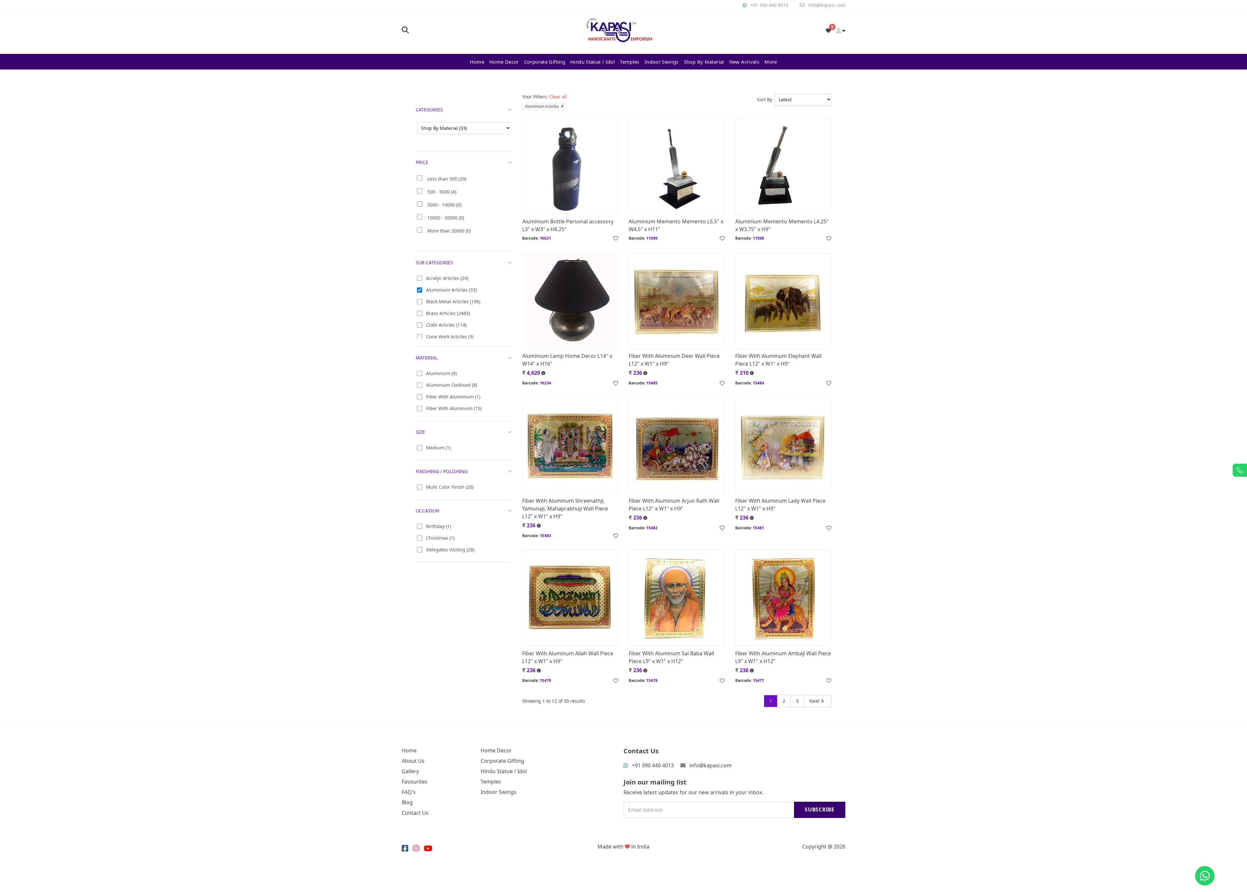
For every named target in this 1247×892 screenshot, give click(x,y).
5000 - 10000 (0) (444, 205)
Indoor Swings (662, 61)
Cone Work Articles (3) (449, 336)
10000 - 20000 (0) (445, 218)
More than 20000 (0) (449, 231)
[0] (828, 30)
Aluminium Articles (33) (451, 290)
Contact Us (415, 812)
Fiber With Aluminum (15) (454, 408)
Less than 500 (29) (446, 179)
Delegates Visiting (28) (450, 550)
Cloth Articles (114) (446, 325)
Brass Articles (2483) (448, 313)
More (770, 61)
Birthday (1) (438, 526)
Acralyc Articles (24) (447, 278)
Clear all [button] (558, 97)
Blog (407, 802)
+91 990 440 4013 (769, 5)
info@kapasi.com (826, 5)
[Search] (405, 30)
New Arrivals (744, 61)
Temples (629, 61)
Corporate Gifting (544, 61)
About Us (413, 760)
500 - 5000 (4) (441, 192)
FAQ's (409, 792)
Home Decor (504, 61)
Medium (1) (438, 448)
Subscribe (820, 809)
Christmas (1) (440, 538)
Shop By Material (704, 61)
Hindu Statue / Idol (592, 61)
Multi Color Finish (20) (449, 487)
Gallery (410, 771)
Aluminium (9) (441, 373)
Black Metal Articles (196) (453, 301)
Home (477, 61)
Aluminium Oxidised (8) (451, 385)
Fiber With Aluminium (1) (453, 397)
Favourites (414, 781)
